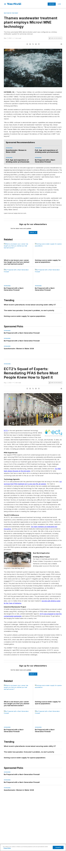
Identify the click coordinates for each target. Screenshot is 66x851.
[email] (39, 44)
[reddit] (36, 44)
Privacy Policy (7, 848)
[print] (61, 44)
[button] (5, 4)
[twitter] (33, 44)
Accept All (58, 847)
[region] (33, 847)
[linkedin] (30, 44)
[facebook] (27, 44)
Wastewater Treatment (11, 13)
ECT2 (6, 430)
